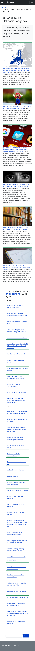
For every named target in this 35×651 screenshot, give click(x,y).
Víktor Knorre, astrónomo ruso (16, 392)
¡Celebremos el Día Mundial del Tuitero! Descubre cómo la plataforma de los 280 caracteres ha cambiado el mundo (15, 150)
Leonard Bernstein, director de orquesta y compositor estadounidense (16, 559)
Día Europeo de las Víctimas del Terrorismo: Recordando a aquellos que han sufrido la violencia (16, 70)
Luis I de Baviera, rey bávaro (15, 470)
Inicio (4, 7)
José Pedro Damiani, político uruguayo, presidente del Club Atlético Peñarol (16, 400)
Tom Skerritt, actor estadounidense (17, 597)
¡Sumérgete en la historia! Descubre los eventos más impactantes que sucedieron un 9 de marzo (17, 267)
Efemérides (7, 2)
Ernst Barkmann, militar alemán (16, 591)
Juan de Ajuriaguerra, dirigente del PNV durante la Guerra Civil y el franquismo (17, 346)
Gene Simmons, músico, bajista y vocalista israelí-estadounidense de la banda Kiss (17, 613)
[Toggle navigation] (31, 2)
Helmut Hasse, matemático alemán (17, 490)
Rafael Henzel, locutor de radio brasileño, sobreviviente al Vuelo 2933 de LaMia (17, 429)
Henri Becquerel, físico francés (16, 354)
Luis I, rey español (12, 476)
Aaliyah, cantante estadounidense (17, 338)
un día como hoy (13, 293)
